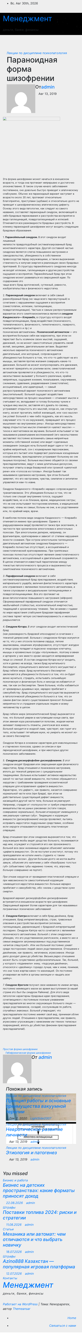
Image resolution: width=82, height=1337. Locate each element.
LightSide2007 (40, 1118)
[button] (58, 41)
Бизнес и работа (15, 1180)
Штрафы (9, 1207)
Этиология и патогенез (31, 1152)
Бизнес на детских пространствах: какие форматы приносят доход (39, 1190)
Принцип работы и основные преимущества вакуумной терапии (38, 1106)
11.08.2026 (14, 1224)
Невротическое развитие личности (34, 1132)
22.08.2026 (15, 1203)
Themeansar (21, 1309)
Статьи (8, 1229)
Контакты (10, 1278)
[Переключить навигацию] (72, 41)
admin (48, 87)
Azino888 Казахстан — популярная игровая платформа (39, 1264)
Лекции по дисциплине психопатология (37, 53)
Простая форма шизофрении (20, 1049)
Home (72, 1318)
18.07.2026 (14, 1252)
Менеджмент (27, 18)
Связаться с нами (62, 1325)
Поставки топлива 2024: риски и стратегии (39, 1215)
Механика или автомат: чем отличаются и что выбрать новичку (34, 1239)
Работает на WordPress (21, 1304)
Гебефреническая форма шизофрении (28, 1052)
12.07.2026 (14, 1273)
